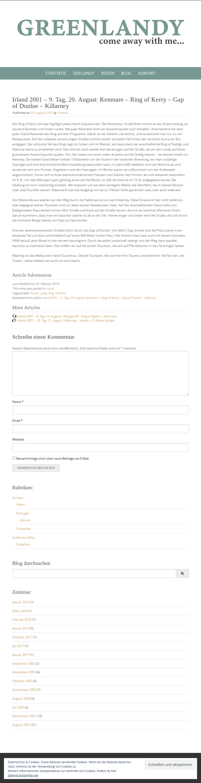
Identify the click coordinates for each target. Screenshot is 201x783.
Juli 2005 (18, 707)
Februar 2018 (21, 619)
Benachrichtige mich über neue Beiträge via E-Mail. (52, 458)
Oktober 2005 (22, 681)
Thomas (62, 113)
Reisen (107, 73)
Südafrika (23, 544)
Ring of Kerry (57, 293)
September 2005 (24, 690)
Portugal (22, 513)
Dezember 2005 (23, 663)
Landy (43, 293)
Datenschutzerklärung (23, 775)
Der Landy (83, 73)
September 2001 (24, 716)
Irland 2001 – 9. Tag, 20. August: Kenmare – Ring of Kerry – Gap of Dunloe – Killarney (99, 298)
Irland (50, 288)
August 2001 (21, 725)
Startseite (55, 73)
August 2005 (21, 698)
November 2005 (24, 672)
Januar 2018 (20, 628)
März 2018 (19, 611)
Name (18, 401)
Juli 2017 (18, 646)
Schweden (23, 528)
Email (17, 420)
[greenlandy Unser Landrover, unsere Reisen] (100, 32)
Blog (126, 73)
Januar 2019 (20, 602)
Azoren (25, 520)
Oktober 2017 (22, 637)
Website (18, 439)
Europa (17, 497)
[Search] (182, 573)
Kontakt (147, 73)
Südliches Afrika (23, 537)
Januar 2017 (20, 655)
